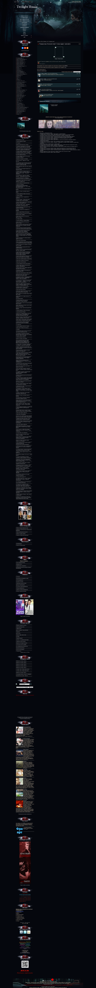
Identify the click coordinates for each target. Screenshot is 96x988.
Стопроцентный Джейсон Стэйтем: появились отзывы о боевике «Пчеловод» (23, 457)
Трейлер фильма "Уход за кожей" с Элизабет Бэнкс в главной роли (22, 287)
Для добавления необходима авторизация (25, 717)
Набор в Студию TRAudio (20, 533)
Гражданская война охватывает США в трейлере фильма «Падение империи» (23, 419)
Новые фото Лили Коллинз (21, 240)
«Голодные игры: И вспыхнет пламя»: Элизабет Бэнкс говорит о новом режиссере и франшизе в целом (58, 144)
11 (26, 897)
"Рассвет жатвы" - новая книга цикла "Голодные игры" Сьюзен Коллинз (23, 200)
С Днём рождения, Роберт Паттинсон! (23, 310)
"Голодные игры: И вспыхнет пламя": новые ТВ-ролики (50, 152)
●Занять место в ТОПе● (25, 652)
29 (21, 901)
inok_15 (21, 952)
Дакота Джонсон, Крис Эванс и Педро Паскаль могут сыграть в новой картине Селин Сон (23, 404)
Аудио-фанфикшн (20, 71)
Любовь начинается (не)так (21, 625)
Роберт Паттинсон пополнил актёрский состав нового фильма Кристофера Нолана (23, 228)
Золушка (18, 88)
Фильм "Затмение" (20, 63)
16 (23, 898)
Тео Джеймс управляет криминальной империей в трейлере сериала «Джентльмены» (23, 372)
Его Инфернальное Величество (22, 646)
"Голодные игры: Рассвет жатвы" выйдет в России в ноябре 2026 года (24, 154)
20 (29, 898)
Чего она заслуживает (20, 649)
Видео (18, 76)
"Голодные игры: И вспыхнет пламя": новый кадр (48, 138)
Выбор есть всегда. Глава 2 (21, 667)
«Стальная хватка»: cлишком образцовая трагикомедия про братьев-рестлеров (23, 450)
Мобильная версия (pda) (48, 984)
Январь (44, 41)
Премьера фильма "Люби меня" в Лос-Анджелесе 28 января (23, 207)
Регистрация (74, 2)
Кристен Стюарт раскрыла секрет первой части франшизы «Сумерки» (23, 384)
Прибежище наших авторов (21, 583)
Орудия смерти (19, 83)
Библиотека (19, 75)
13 (29, 897)
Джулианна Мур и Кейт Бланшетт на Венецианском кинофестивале (22, 275)
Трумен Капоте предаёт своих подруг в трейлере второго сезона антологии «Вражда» (23, 472)
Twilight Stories (19, 628)
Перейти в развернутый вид (25, 718)
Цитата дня (19, 100)
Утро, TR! (18, 99)
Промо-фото (60, 58)
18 (26, 898)
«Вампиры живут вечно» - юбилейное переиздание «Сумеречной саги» (23, 205)
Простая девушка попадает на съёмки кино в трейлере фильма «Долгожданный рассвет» (24, 407)
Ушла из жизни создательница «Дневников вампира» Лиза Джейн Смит (24, 202)
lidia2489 (24, 952)
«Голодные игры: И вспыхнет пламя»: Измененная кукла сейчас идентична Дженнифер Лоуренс (57, 136)
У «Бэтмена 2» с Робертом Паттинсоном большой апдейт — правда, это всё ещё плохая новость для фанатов (23, 281)
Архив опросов (27, 922)
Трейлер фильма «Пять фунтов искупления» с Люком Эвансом (22, 301)
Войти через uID (25, 45)
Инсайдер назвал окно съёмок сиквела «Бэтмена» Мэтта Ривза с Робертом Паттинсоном (23, 479)
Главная (69, 2)
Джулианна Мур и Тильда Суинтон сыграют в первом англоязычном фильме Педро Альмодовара (24, 422)
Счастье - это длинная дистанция (22, 639)
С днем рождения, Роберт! (21, 141)
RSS (80, 2)
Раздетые (18, 631)
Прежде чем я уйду (20, 96)
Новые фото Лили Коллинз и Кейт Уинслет (24, 272)
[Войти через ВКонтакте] (23, 48)
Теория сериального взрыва (22, 107)
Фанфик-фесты (19, 564)
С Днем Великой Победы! (21, 311)
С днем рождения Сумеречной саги (22, 182)
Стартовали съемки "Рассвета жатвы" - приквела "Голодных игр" (23, 181)
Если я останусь (20, 92)
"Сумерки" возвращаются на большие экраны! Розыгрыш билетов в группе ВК (23, 147)
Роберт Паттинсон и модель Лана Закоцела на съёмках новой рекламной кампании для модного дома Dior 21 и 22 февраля (24, 378)
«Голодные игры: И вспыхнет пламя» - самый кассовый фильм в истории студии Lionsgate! (56, 137)
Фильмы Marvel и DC (20, 95)
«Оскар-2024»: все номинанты (21, 432)
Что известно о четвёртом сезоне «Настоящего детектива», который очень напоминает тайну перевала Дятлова (23, 485)
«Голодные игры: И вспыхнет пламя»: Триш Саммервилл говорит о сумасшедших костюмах (56, 141)
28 (20, 901)
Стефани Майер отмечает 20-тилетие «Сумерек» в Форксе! (23, 157)
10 (47, 41)
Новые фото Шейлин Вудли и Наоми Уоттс (24, 258)
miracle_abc (51, 61)
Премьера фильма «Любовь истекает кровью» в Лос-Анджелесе (23, 350)
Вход (78, 2)
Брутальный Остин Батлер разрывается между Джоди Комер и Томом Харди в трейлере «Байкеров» (23, 357)
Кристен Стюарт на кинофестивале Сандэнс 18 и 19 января (22, 440)
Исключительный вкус (20, 647)
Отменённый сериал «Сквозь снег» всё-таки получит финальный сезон (23, 331)
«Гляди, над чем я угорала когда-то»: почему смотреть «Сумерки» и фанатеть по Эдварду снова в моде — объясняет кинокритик (24, 172)
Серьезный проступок (20, 626)
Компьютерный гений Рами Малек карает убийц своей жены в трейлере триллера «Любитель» (23, 225)
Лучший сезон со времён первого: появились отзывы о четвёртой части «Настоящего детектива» (22, 468)
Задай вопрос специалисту (21, 565)
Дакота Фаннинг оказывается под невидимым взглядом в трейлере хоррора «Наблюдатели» (23, 361)
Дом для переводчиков (20, 584)
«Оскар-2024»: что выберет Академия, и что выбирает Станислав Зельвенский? (23, 345)
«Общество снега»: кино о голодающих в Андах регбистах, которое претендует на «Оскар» (23, 447)
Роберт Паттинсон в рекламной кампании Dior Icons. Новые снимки (23, 250)
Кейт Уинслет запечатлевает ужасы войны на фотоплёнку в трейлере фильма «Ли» (24, 320)
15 (21, 898)
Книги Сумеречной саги (21, 59)
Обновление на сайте (20, 139)
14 (20, 898)
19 (28, 898)
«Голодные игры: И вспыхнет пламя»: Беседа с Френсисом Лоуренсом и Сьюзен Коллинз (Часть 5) (58, 148)
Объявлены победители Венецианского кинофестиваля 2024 (23, 271)
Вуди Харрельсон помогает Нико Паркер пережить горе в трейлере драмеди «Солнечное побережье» (23, 437)
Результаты (22, 922)
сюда (65, 67)
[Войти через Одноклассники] (27, 48)
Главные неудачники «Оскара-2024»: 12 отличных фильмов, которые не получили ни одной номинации (24, 347)
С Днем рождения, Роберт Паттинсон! (23, 193)
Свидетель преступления (21, 641)
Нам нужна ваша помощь (21, 289)
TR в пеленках (19, 103)
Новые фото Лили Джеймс (21, 414)
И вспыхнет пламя (58, 61)
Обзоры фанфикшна (20, 72)
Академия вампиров (20, 84)
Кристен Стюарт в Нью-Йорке (21, 338)
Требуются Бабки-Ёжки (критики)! (22, 535)
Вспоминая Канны (19, 298)
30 (23, 901)
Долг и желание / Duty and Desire (22, 630)
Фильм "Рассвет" (20, 64)
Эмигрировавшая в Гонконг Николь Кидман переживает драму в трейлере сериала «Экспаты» (24, 492)
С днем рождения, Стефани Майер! (22, 220)
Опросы (18, 79)
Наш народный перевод (20, 562)
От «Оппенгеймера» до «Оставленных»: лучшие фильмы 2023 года (23, 482)
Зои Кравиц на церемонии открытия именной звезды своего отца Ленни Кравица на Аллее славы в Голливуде (24, 334)
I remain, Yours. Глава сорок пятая (22, 670)
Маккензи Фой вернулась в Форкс (22, 144)
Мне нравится (42, 63)
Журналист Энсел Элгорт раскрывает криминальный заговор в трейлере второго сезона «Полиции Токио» (23, 460)
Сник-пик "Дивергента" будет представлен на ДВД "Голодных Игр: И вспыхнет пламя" (55, 151)
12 (28, 897)
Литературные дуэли (20, 111)
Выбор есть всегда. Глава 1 (21, 672)
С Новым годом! (19, 218)
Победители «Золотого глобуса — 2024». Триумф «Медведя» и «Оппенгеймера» (23, 465)
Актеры (18, 67)
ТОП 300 (18, 576)
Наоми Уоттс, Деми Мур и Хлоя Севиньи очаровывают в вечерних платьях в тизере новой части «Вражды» (23, 488)
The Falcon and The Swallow (21, 644)
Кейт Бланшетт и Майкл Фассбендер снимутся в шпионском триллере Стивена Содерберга (23, 430)
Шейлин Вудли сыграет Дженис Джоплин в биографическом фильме (24, 268)
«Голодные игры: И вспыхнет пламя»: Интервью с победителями (51, 145)
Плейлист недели (20, 104)
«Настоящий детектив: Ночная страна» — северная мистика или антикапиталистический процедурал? (23, 443)
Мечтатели (18, 633)
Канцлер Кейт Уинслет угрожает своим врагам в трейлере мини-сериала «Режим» (23, 410)
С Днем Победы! (19, 195)
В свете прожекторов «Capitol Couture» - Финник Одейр (50, 143)
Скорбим (18, 329)
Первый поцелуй (19, 638)
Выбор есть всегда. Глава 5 (21, 662)
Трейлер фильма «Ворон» (21, 336)
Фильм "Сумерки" (20, 60)
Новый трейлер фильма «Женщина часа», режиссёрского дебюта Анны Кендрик (24, 256)
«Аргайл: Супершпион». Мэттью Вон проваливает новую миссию (22, 393)
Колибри (17, 636)
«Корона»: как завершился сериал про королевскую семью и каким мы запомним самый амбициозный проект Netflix (23, 497)
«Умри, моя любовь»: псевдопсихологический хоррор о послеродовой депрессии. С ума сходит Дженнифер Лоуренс (23, 186)
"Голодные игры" (20, 80)
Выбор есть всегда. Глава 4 (21, 664)
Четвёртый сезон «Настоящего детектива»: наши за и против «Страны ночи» (24, 364)
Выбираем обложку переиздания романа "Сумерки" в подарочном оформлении (23, 149)
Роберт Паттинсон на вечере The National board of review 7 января (23, 214)
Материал (55, 73)
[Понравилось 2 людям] (38, 63)
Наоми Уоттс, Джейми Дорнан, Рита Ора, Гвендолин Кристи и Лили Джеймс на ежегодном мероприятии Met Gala (23, 314)
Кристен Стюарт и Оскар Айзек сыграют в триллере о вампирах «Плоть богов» (23, 317)
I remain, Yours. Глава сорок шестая (22, 669)
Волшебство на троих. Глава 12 (22, 675)
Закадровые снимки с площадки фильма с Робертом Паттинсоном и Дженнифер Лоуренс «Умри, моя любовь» (24, 278)
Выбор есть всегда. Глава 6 (21, 660)
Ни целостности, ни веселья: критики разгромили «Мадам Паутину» (23, 398)
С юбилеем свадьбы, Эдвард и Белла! (54, 105)
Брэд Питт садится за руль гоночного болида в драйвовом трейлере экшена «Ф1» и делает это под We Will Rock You (24, 284)
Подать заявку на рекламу (25, 616)
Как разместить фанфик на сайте (22, 578)
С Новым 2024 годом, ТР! (21, 476)
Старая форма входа (25, 50)
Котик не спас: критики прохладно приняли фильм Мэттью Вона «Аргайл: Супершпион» (24, 416)
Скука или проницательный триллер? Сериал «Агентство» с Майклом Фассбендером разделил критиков (23, 231)
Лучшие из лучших (19, 581)
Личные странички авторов (21, 591)
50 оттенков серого (20, 91)
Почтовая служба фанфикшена (22, 586)
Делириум (18, 87)
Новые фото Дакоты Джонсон (21, 412)
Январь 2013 (25, 893)
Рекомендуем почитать (21, 108)
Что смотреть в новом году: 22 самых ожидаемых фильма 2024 (23, 463)
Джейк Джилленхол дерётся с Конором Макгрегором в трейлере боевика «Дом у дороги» (23, 427)
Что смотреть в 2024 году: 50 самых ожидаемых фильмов (22, 475)
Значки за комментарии (20, 545)
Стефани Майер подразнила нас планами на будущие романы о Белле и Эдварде (23, 152)
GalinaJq (28, 952)
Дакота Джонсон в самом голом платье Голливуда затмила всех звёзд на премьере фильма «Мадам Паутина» (24, 401)
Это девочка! (18, 324)
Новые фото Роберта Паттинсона (22, 260)
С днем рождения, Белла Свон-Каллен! (23, 263)
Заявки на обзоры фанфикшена (22, 589)
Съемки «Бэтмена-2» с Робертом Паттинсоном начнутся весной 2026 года (23, 178)
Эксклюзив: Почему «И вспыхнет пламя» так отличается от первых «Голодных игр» (55, 135)
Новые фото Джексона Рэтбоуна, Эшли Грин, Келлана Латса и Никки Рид (23, 291)
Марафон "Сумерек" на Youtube (22, 158)
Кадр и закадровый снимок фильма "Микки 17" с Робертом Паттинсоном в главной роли (24, 242)
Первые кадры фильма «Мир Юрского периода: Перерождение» (23, 266)
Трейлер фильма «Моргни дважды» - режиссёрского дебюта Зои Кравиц (23, 322)
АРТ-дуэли (19, 112)
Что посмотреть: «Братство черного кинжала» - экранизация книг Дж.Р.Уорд (23, 176)
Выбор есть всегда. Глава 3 (21, 665)
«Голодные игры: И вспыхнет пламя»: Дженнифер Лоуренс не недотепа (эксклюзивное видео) (57, 134)
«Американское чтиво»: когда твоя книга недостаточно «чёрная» (23, 386)
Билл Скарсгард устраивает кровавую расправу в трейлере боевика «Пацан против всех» (24, 369)
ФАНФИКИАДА (19, 543)
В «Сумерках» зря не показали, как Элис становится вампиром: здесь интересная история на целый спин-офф (23, 164)
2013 (42, 41)
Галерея (18, 68)
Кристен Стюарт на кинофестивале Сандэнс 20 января (22, 435)
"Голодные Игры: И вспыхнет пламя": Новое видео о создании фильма (52, 133)
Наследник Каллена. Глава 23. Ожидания (23, 674)
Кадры (56, 58)
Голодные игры (63, 61)
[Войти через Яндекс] (25, 48)
